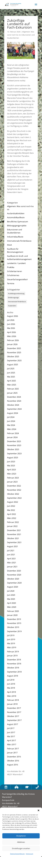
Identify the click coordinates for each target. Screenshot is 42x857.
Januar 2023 (12, 482)
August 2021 (12, 546)
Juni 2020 (11, 595)
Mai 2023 (11, 465)
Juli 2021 (10, 550)
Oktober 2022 (13, 494)
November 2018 (14, 663)
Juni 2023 (11, 461)
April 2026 (11, 332)
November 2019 (14, 623)
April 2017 (11, 740)
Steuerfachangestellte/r (17, 279)
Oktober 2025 (13, 356)
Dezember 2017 (14, 708)
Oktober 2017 (13, 716)
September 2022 (14, 498)
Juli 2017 (10, 728)
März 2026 (11, 336)
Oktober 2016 (13, 760)
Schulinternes (13, 275)
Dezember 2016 (14, 756)
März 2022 (11, 518)
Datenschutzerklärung (17, 854)
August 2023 (12, 457)
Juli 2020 (10, 591)
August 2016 (12, 764)
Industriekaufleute (15, 236)
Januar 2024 (12, 437)
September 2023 (14, 453)
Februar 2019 (13, 651)
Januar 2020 (12, 615)
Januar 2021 (12, 566)
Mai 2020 (11, 599)
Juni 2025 (11, 372)
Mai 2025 (11, 376)
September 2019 (14, 631)
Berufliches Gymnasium (17, 221)
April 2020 (11, 603)
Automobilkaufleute (15, 217)
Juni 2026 (11, 324)
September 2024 (14, 409)
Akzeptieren (21, 836)
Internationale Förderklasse (19, 241)
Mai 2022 (11, 510)
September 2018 (14, 672)
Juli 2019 (10, 635)
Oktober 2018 (13, 667)
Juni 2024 (11, 421)
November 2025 (14, 352)
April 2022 (11, 514)
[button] (38, 810)
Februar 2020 (13, 611)
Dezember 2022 (14, 486)
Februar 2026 (13, 340)
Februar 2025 (13, 389)
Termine (10, 283)
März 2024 (11, 429)
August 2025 (12, 364)
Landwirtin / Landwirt (16, 263)
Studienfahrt (12, 306)
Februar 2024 (13, 433)
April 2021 (11, 558)
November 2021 (14, 534)
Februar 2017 (13, 748)
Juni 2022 (11, 506)
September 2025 (14, 360)
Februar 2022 (13, 522)
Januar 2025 (12, 393)
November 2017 (14, 712)
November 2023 (14, 445)
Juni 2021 (11, 554)
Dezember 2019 (14, 619)
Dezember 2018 (14, 659)
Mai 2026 (11, 328)
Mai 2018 (11, 688)
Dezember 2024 (14, 397)
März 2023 (11, 473)
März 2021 (11, 562)
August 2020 (12, 587)
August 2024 (12, 413)
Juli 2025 (10, 368)
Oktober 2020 (13, 579)
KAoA (9, 245)
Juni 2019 (11, 639)
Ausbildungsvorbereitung (16, 294)
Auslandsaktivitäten (15, 213)
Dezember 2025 (14, 348)
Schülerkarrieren (14, 271)
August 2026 (12, 316)
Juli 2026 (10, 320)
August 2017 (12, 724)
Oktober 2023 (13, 449)
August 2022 (12, 502)
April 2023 (11, 469)
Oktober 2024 (13, 405)
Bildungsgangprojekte (16, 225)
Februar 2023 (13, 477)
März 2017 (11, 744)
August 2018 (12, 676)
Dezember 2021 (14, 530)
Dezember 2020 (14, 570)
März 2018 (11, 696)
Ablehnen (21, 842)
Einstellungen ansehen (21, 848)
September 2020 (14, 583)
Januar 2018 (12, 704)
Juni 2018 (11, 684)
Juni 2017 (11, 732)
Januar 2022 (12, 526)
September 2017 (14, 720)
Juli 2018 (10, 680)
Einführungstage (13, 298)
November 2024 (14, 401)
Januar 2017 (12, 752)
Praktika (10, 267)
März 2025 (11, 384)
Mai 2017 (11, 736)
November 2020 (14, 575)
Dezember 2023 (14, 441)
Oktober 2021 (13, 538)
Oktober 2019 (13, 627)
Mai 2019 (11, 643)
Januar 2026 (12, 344)
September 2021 (14, 542)
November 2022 (14, 490)
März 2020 (11, 607)
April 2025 (11, 380)
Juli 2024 (10, 417)
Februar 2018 (13, 700)
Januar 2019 (12, 655)
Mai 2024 (11, 425)
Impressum (29, 854)
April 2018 (11, 692)
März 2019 (11, 647)
